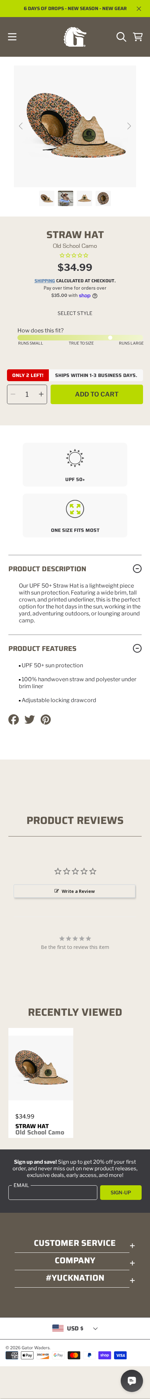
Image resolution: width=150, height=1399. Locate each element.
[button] (12, 37)
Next (128, 126)
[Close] (139, 8)
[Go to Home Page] (75, 37)
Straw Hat (39, 1129)
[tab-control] (75, 256)
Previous (21, 126)
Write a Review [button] (78, 891)
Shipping (45, 281)
